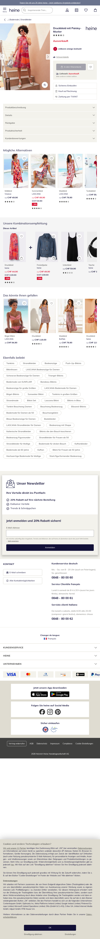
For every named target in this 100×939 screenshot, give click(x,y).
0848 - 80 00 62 (62, 618)
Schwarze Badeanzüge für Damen (23, 375)
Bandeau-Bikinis (48, 382)
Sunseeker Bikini (35, 394)
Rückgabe (10, 123)
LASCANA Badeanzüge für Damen (43, 369)
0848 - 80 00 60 (62, 577)
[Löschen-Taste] (50, 10)
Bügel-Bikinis (12, 394)
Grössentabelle (62, 57)
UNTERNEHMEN (12, 663)
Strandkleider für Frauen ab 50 (54, 437)
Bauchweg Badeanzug (51, 406)
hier (12, 864)
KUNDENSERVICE (13, 647)
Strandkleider (26, 19)
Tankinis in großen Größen (64, 394)
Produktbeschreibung (15, 107)
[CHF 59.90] (72, 247)
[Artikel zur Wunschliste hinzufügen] (90, 67)
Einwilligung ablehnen (33, 934)
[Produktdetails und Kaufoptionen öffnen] (21, 258)
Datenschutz (42, 743)
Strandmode (12, 400)
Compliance (67, 743)
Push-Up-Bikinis (73, 363)
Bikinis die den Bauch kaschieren (55, 431)
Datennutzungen (85, 848)
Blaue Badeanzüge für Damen (21, 419)
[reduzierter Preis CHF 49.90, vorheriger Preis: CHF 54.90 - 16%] (43, 171)
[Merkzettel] (86, 10)
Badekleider (50, 419)
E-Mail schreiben (16, 573)
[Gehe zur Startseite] (14, 10)
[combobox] (41, 10)
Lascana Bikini (52, 400)
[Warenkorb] (95, 10)
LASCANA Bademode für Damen (60, 388)
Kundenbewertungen (15, 138)
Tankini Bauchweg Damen (19, 406)
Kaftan (41, 450)
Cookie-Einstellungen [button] (84, 743)
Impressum (55, 743)
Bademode (14, 19)
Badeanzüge (51, 363)
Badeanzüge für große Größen (21, 388)
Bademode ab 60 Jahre (17, 450)
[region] (50, 889)
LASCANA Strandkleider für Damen (23, 425)
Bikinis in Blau (74, 400)
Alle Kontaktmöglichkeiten (22, 580)
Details (8, 115)
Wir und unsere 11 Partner (14, 848)
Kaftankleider (81, 443)
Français (52, 638)
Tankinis (10, 363)
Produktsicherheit (13, 130)
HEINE (6, 655)
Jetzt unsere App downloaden (50, 687)
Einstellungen (70, 934)
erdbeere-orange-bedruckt (70, 49)
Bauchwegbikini (50, 412)
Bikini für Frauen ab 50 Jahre (66, 450)
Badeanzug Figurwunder (18, 437)
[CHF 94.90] (16, 316)
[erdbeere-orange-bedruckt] (55, 49)
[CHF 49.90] (16, 171)
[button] (4, 10)
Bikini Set (31, 400)
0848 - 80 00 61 (62, 598)
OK (50, 928)
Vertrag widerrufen (17, 743)
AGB (31, 743)
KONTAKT (8, 564)
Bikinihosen (11, 369)
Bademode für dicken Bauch (52, 443)
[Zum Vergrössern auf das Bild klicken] (45, 85)
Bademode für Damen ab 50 (20, 412)
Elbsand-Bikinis (78, 406)
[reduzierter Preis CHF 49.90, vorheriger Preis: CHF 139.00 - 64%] (46, 247)
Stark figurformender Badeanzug (65, 456)
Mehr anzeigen (13, 541)
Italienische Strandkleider (18, 431)
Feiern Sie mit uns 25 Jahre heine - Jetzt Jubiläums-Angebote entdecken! (50, 3)
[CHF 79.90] (70, 171)
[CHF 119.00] (43, 316)
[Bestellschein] (76, 10)
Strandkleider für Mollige (18, 443)
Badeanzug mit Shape (60, 425)
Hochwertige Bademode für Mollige (23, 456)
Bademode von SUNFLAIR (19, 382)
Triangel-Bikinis (55, 375)
